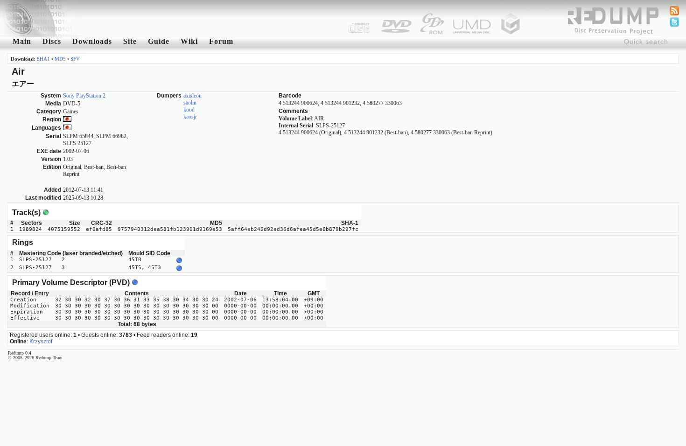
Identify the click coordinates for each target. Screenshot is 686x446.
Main (22, 41)
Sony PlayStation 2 (84, 95)
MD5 (60, 59)
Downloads (92, 41)
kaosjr (190, 116)
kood (189, 109)
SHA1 (43, 59)
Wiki (189, 41)
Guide (158, 41)
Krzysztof (40, 341)
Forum (221, 41)
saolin (189, 102)
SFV (75, 59)
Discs (51, 41)
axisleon (192, 95)
